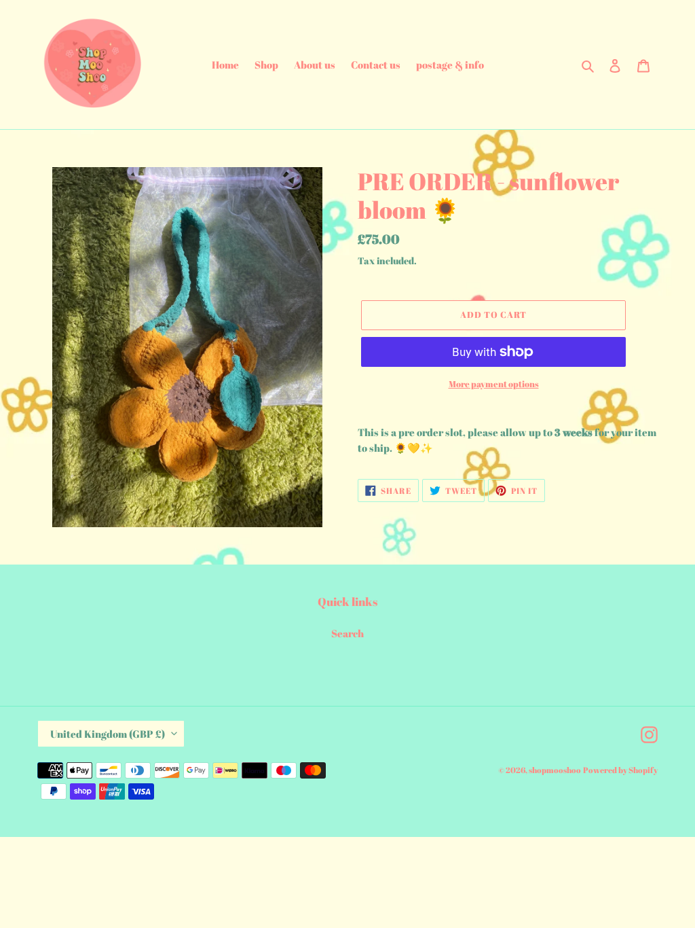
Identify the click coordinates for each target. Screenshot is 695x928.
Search (347, 633)
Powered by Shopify (620, 769)
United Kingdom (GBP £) (107, 733)
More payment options (494, 384)
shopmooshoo (555, 769)
